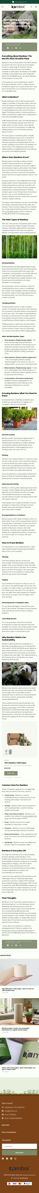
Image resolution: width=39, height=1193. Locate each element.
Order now (11, 773)
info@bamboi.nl (11, 1111)
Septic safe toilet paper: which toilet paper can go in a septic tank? (18, 1068)
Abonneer (20, 1153)
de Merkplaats (24, 1178)
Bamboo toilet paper (20, 883)
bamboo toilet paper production (16, 349)
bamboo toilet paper (9, 707)
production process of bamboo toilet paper (17, 930)
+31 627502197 (19, 1107)
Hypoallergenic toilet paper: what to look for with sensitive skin (18, 989)
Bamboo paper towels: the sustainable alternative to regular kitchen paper (15, 1029)
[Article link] (19, 977)
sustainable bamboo (12, 211)
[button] (3, 7)
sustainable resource (16, 646)
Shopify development (29, 1175)
